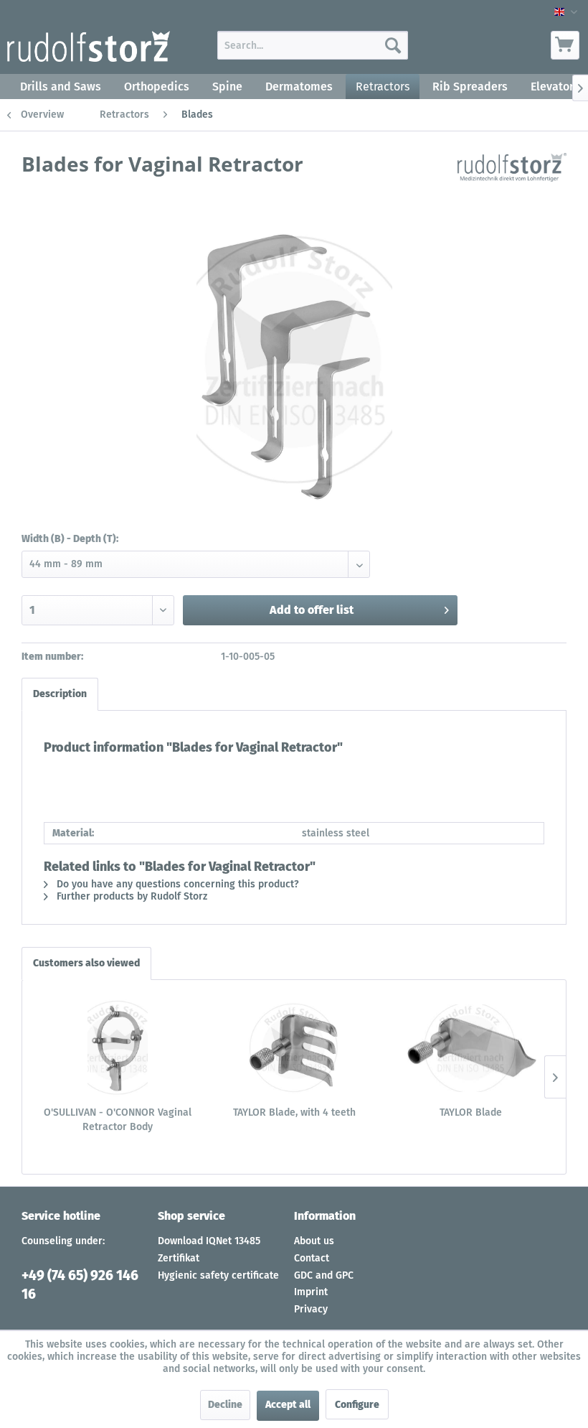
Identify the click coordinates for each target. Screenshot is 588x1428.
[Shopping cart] (565, 45)
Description (60, 694)
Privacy (311, 1309)
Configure (357, 1405)
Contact (311, 1258)
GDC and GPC (324, 1275)
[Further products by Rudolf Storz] (511, 178)
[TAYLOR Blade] (470, 1048)
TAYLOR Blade (471, 1112)
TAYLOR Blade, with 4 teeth (294, 1112)
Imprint (311, 1292)
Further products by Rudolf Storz (130, 896)
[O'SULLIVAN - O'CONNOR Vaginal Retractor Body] (117, 1048)
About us (314, 1241)
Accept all (287, 1405)
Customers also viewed (86, 963)
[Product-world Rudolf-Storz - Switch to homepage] (88, 49)
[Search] (393, 45)
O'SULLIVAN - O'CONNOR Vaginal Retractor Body (117, 1119)
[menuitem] (313, 45)
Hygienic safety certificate (218, 1275)
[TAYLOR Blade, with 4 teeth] (294, 1048)
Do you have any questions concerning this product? (176, 884)
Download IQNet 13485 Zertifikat (209, 1249)
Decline (225, 1405)
